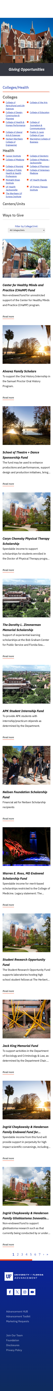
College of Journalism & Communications (37, 125)
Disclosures (12, 1345)
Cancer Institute (13, 156)
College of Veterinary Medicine (40, 172)
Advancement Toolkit (18, 1316)
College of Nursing (14, 166)
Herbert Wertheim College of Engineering (14, 142)
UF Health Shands (38, 180)
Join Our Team (14, 1335)
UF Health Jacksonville (11, 188)
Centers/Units (14, 203)
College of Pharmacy (39, 166)
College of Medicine (15, 159)
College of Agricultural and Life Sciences (15, 105)
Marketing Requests (17, 1321)
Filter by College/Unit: (26, 226)
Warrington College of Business (40, 140)
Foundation (12, 1340)
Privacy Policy (14, 1350)
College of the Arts (38, 102)
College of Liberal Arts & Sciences (14, 134)
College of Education (39, 112)
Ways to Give (13, 215)
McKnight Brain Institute (13, 181)
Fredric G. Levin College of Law (37, 134)
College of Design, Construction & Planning (14, 115)
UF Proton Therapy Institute (39, 188)
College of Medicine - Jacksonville (40, 161)
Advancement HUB (17, 1311)
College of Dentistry (39, 156)
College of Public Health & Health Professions (14, 173)
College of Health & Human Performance (15, 124)
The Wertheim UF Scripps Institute (14, 195)
